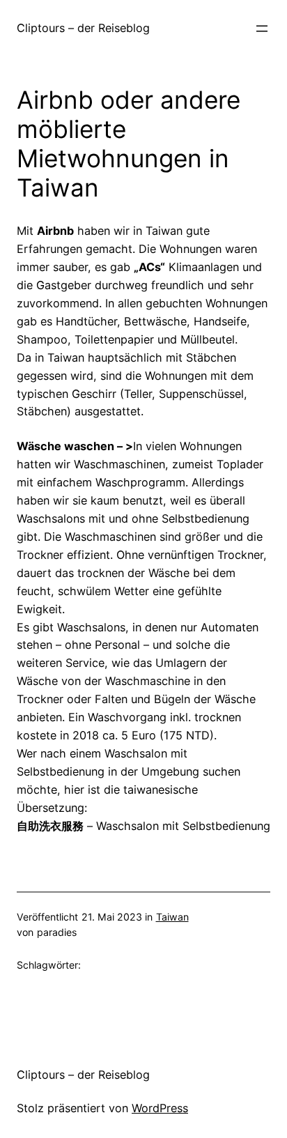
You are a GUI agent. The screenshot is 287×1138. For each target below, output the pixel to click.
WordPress (160, 1108)
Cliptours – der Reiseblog (83, 28)
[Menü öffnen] (262, 28)
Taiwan (172, 917)
